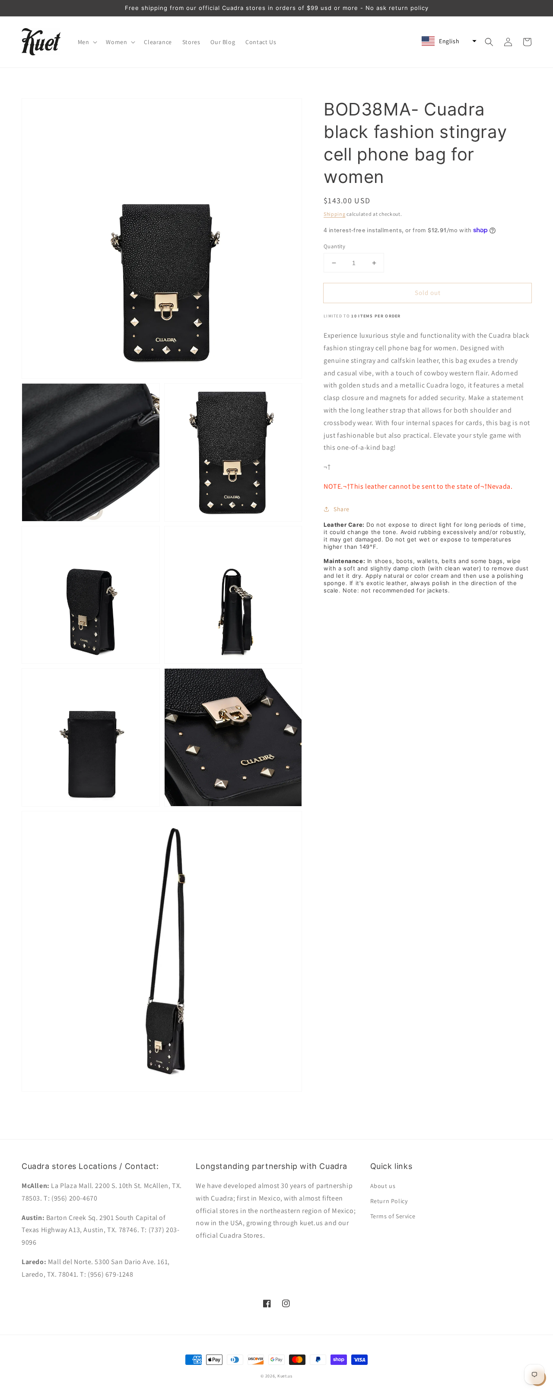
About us (383, 1186)
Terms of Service (393, 1216)
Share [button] (342, 509)
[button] (87, 42)
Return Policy (389, 1201)
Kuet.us (284, 1376)
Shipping (335, 214)
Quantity (334, 246)
